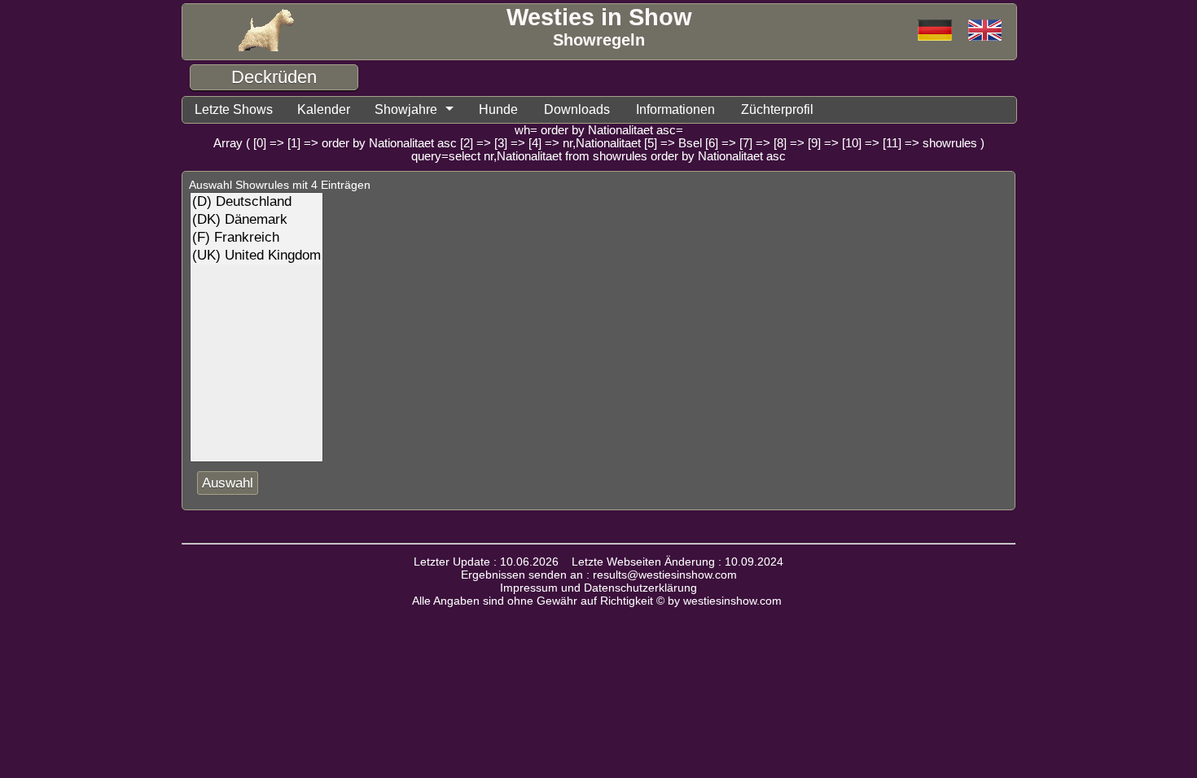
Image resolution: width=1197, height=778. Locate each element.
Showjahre (406, 109)
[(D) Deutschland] (256, 202)
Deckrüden (274, 77)
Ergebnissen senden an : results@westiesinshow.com (599, 574)
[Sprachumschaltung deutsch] (985, 31)
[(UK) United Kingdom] (256, 255)
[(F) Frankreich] (256, 238)
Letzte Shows (234, 109)
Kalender (323, 109)
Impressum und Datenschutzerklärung (598, 587)
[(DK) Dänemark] (256, 220)
